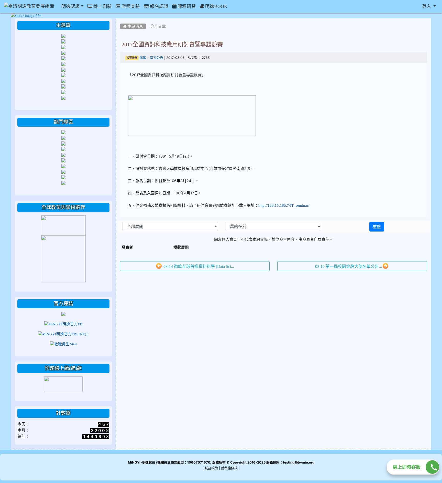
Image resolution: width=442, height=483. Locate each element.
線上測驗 (102, 6)
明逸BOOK (215, 6)
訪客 (143, 57)
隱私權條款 (229, 468)
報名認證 (158, 6)
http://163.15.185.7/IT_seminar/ (283, 205)
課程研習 (186, 6)
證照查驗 (130, 6)
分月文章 (158, 26)
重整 (377, 226)
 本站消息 (133, 26)
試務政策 (211, 468)
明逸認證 (70, 6)
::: (121, 20)
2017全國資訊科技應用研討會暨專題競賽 (172, 44)
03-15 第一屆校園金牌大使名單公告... (348, 266)
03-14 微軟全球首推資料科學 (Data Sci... (198, 266)
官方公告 (156, 57)
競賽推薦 (132, 58)
